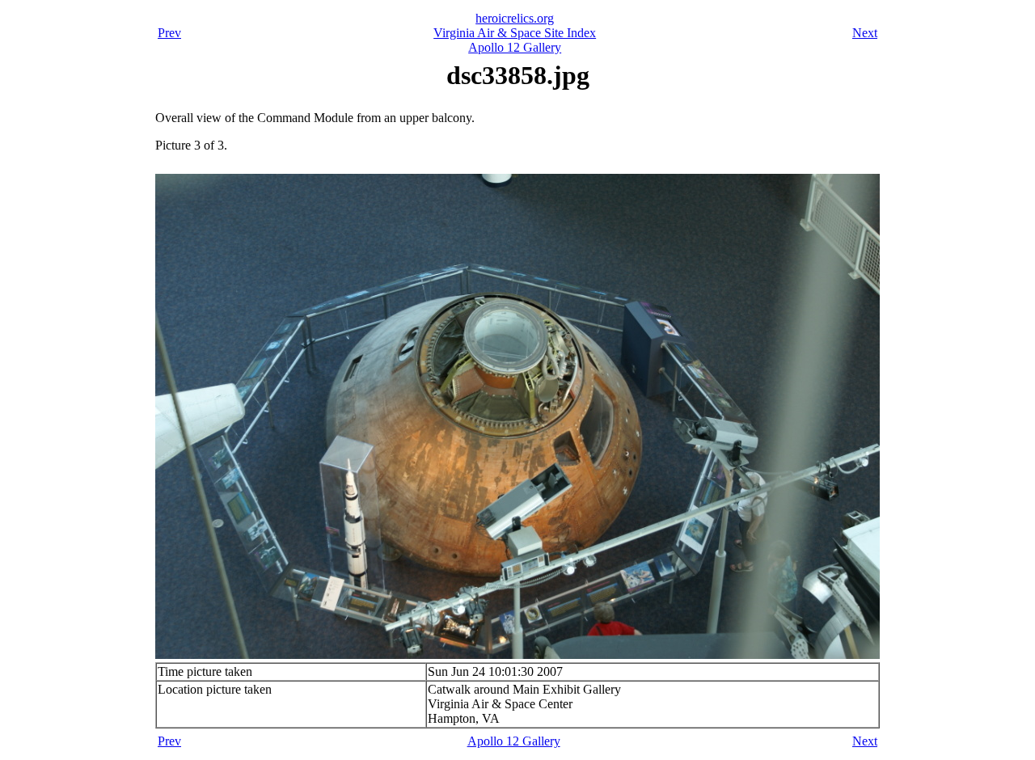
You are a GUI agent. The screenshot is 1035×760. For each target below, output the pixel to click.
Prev (169, 33)
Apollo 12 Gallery (514, 47)
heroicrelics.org (514, 18)
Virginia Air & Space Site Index (514, 33)
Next (864, 33)
